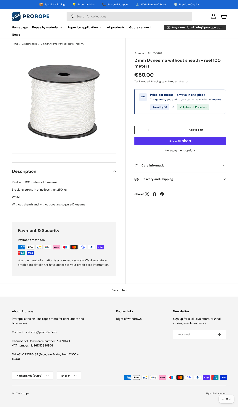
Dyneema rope (29, 43)
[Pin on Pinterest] (162, 194)
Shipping (155, 81)
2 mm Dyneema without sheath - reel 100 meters (63, 43)
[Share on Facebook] (154, 194)
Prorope (139, 53)
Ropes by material (45, 27)
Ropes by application (82, 27)
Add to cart (196, 130)
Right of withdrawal (129, 319)
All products (116, 27)
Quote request (140, 27)
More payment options (180, 150)
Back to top (119, 290)
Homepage (20, 27)
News (16, 35)
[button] (224, 16)
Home (15, 43)
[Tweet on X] (147, 194)
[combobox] (129, 16)
